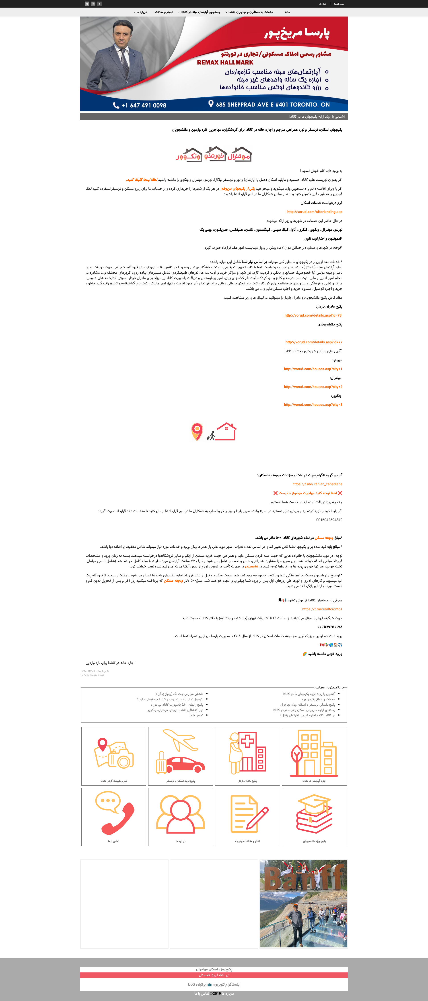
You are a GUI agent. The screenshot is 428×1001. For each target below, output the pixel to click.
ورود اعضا (338, 4)
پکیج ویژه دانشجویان (314, 841)
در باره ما (180, 841)
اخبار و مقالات (164, 12)
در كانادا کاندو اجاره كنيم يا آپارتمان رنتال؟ (307, 715)
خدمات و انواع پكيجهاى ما (318, 699)
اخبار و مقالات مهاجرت (247, 841)
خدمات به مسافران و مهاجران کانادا (249, 12)
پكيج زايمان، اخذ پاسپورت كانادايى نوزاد (177, 705)
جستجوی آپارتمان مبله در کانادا (199, 12)
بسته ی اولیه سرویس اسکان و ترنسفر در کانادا (304, 710)
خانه (287, 12)
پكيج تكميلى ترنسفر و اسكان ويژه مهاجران (307, 705)
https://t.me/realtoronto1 (322, 609)
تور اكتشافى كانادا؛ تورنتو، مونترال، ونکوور (175, 710)
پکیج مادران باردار (247, 781)
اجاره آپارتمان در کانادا (314, 781)
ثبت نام (322, 4)
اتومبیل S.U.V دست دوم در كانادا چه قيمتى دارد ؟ (170, 699)
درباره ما (140, 12)
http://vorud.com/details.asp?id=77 (314, 342)
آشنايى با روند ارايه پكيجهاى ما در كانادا (309, 694)
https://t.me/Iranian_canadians (317, 484)
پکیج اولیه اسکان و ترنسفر (180, 781)
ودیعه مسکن (324, 538)
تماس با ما (196, 715)
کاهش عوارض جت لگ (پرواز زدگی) (179, 694)
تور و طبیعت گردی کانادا (114, 781)
